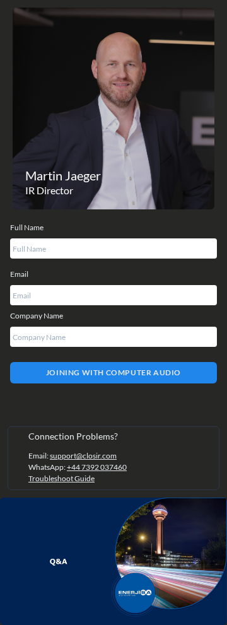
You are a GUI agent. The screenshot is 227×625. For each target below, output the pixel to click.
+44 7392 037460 (97, 467)
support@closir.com (83, 455)
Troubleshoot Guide (61, 478)
